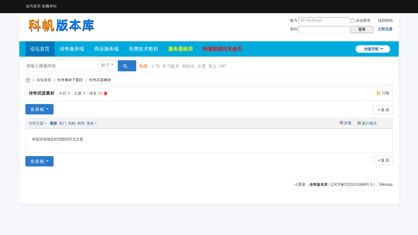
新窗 (348, 123)
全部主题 (36, 123)
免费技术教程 (143, 48)
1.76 (155, 66)
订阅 (385, 93)
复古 (212, 66)
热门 (62, 123)
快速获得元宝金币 (222, 48)
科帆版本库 (27, 80)
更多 (90, 123)
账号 (293, 20)
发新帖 (37, 109)
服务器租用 (180, 48)
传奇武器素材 (100, 80)
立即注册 (385, 29)
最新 (53, 123)
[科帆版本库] (60, 25)
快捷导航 (371, 49)
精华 (81, 123)
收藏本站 (49, 6)
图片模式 (369, 123)
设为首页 (33, 6)
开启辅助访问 (391, 4)
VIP (222, 66)
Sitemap (386, 184)
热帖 (72, 123)
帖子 (105, 64)
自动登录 (363, 20)
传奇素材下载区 (70, 80)
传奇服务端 (72, 48)
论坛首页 (40, 48)
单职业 (188, 66)
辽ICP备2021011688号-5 (352, 184)
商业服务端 (106, 48)
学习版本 (170, 66)
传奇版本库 (318, 184)
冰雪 (201, 66)
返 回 (385, 110)
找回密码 (385, 20)
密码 (293, 29)
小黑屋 (299, 184)
